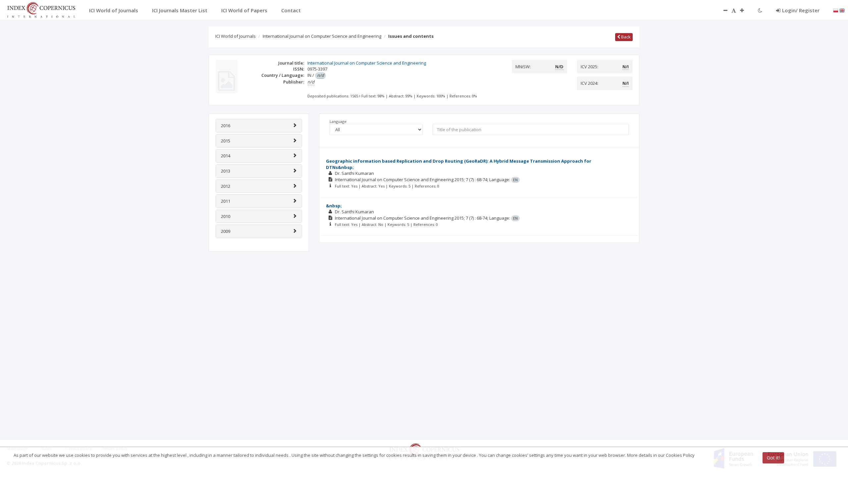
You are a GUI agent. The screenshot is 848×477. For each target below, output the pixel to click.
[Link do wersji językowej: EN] (842, 10)
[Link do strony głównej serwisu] (41, 9)
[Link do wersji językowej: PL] (835, 10)
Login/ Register (801, 10)
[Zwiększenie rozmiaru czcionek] (745, 10)
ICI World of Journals (235, 36)
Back (625, 37)
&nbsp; (334, 206)
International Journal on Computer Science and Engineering (322, 36)
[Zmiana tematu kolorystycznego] (760, 10)
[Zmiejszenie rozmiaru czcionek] (722, 10)
